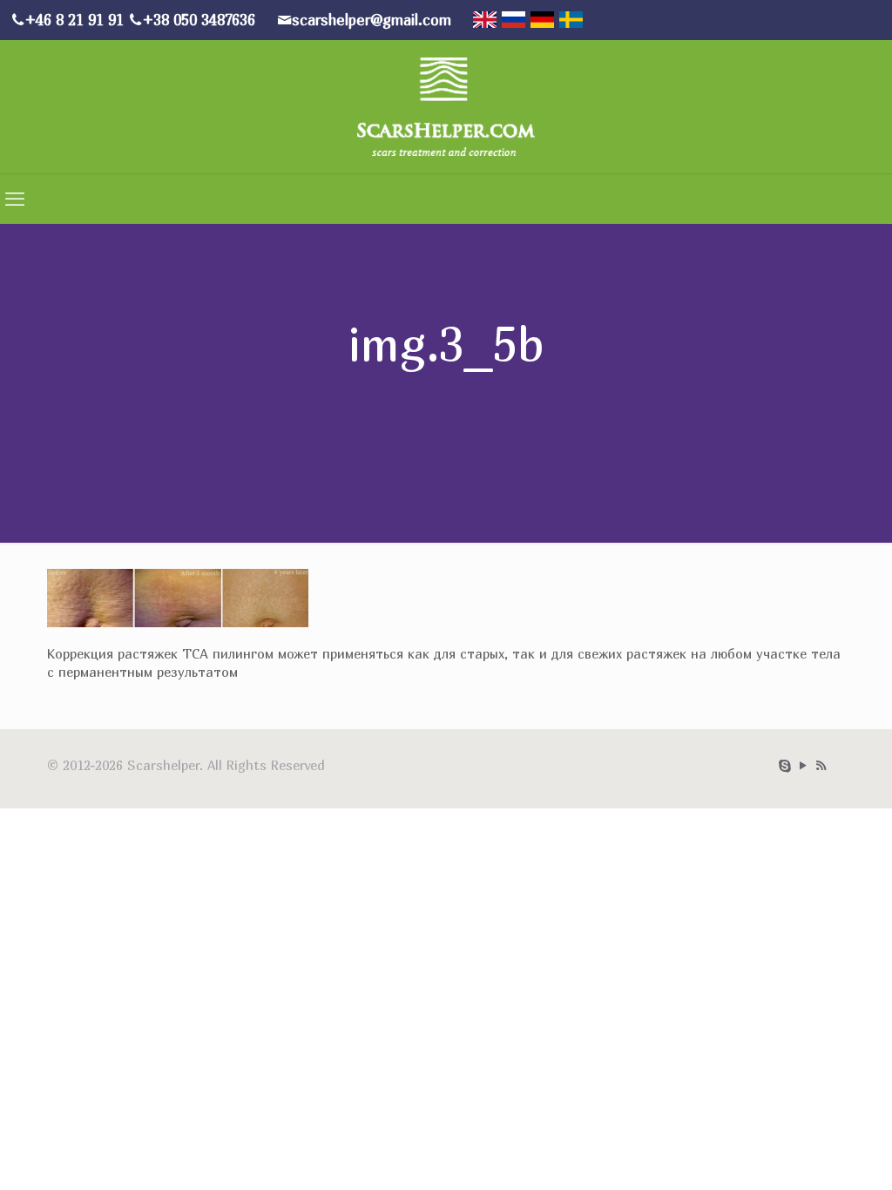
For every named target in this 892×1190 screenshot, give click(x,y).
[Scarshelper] (446, 104)
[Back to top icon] (820, 1163)
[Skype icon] (784, 765)
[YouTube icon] (802, 765)
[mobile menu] (15, 198)
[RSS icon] (821, 765)
